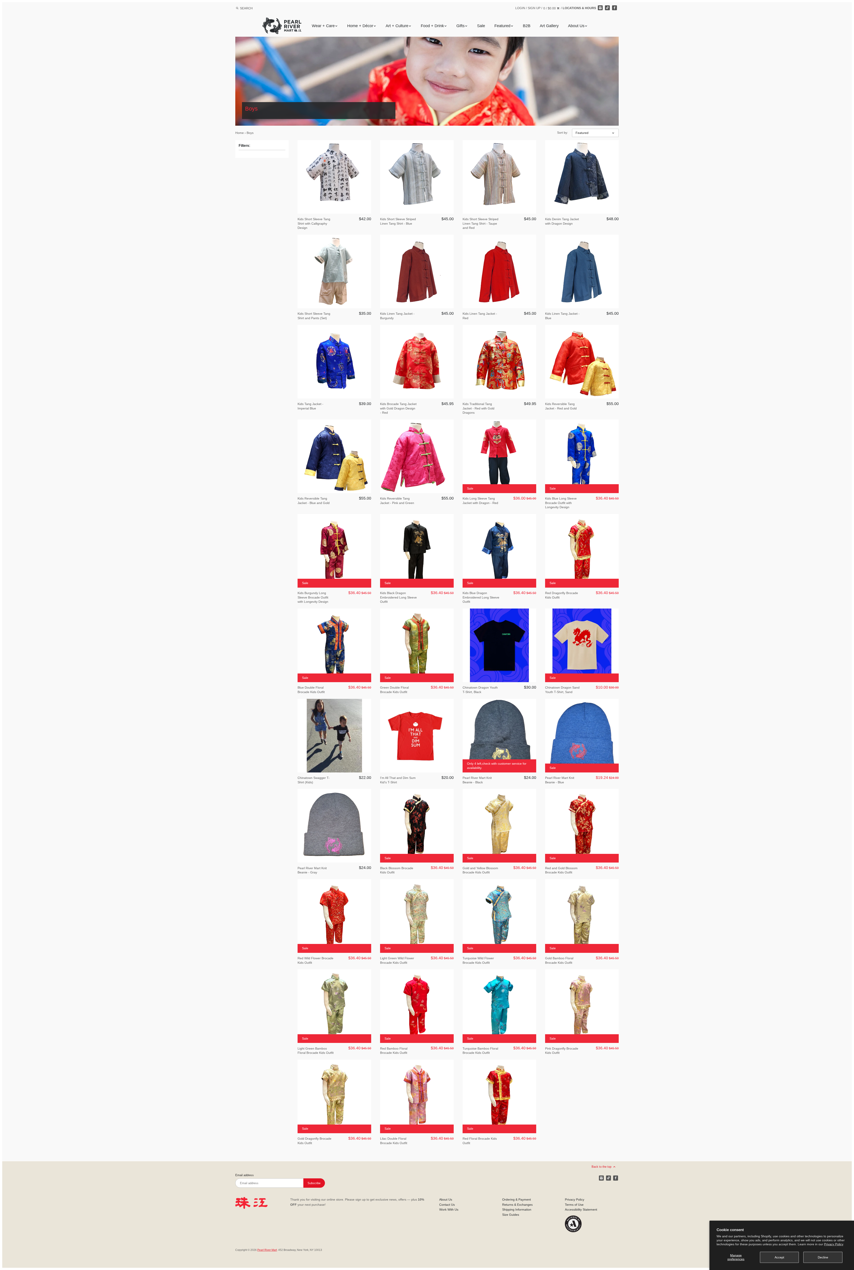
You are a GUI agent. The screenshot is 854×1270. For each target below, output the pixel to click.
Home (239, 133)
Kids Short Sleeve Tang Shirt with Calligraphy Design (314, 223)
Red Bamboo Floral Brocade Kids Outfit (393, 1051)
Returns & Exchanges (517, 1204)
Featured (502, 26)
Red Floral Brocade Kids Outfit (480, 1141)
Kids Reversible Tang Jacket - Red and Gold (561, 406)
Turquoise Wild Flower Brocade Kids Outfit (478, 960)
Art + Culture (397, 26)
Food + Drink (432, 26)
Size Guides (510, 1214)
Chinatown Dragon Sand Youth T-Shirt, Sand (562, 690)
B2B (526, 26)
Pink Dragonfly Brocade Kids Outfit (561, 1051)
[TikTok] (607, 7)
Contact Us (447, 1204)
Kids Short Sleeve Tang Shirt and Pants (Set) (314, 316)
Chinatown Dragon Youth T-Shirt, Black (480, 690)
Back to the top (602, 1166)
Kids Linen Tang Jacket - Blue (562, 316)
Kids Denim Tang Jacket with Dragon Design (562, 221)
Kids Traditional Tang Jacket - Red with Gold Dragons (478, 408)
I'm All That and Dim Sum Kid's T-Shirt (398, 780)
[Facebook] (614, 7)
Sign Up (534, 8)
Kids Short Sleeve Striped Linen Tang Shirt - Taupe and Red (480, 223)
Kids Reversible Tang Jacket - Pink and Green (397, 501)
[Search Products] (237, 8)
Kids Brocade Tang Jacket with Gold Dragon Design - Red (398, 408)
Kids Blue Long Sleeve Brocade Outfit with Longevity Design (561, 503)
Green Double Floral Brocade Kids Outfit (394, 690)
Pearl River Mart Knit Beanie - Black (477, 780)
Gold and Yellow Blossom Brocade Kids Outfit (480, 870)
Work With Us (448, 1209)
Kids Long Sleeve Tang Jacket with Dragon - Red (480, 501)
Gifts (460, 26)
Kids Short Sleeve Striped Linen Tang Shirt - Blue (398, 221)
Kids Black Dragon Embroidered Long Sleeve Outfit (398, 597)
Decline (823, 1257)
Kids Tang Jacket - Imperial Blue (310, 406)
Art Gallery (549, 26)
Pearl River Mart (267, 1250)
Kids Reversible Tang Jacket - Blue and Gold (314, 501)
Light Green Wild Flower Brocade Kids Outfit (397, 960)
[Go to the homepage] (281, 20)
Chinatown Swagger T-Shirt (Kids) (314, 780)
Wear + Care (323, 26)
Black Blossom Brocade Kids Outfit (396, 870)
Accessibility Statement (581, 1209)
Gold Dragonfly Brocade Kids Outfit (314, 1141)
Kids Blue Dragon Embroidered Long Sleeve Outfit (481, 597)
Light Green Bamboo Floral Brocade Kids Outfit (316, 1051)
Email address (244, 1175)
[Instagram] (600, 7)
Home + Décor (360, 26)
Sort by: (562, 132)
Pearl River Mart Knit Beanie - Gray (312, 870)
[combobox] (252, 8)
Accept (779, 1257)
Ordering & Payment (516, 1199)
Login (520, 8)
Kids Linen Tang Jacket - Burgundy (397, 316)
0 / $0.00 (550, 8)
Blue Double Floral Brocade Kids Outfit (311, 690)
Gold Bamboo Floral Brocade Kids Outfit (559, 960)
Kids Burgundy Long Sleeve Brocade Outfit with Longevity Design (313, 597)
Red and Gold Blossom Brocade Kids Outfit (561, 870)
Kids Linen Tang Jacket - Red (480, 316)
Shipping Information (516, 1209)
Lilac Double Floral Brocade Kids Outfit (393, 1141)
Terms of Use (574, 1204)
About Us (576, 26)
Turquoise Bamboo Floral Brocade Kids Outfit (480, 1051)
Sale (481, 26)
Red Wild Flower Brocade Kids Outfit (315, 960)
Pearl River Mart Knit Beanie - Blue (559, 780)
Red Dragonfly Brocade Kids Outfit (561, 595)
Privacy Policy (833, 1244)
